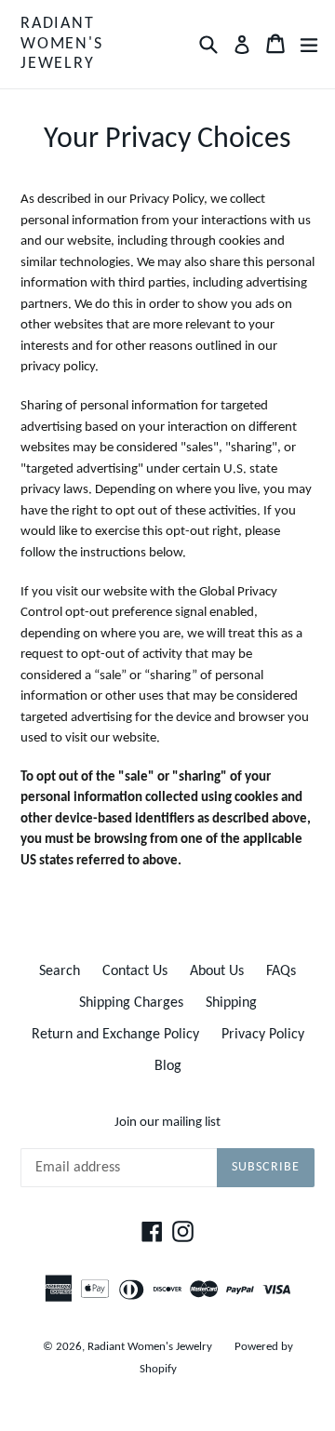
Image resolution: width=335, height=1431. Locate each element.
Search (59, 971)
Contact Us (135, 971)
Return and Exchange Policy (115, 1034)
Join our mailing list (167, 1123)
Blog (167, 1066)
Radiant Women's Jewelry (61, 44)
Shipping (231, 1003)
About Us (217, 971)
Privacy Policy (262, 1034)
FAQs (281, 971)
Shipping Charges (131, 1003)
